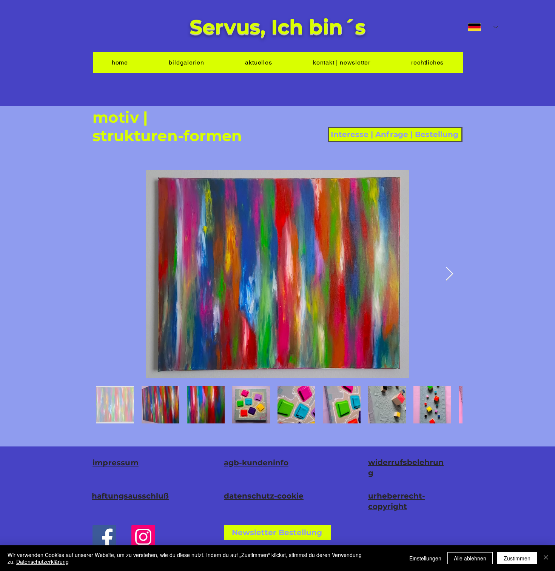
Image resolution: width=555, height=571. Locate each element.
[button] (277, 532)
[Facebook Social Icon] (104, 537)
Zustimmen (517, 558)
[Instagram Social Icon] (143, 537)
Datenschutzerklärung (42, 561)
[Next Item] (449, 274)
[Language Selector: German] (482, 27)
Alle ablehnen (470, 558)
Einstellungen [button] (425, 558)
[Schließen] (545, 558)
